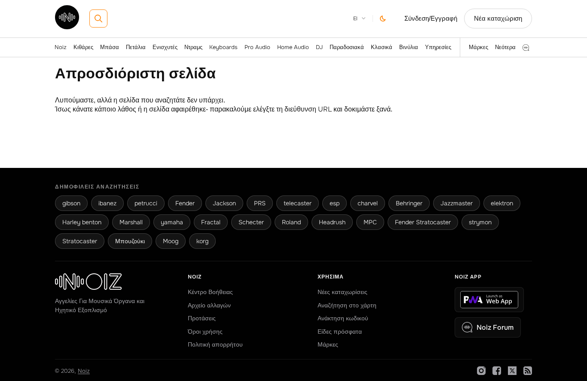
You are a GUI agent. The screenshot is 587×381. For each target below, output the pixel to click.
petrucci (146, 203)
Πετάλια (136, 47)
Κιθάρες (83, 47)
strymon (480, 222)
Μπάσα (109, 47)
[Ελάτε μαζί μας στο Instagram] (481, 370)
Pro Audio (257, 47)
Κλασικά (381, 47)
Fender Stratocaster (423, 222)
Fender (185, 203)
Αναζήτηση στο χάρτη (347, 305)
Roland (291, 222)
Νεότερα (505, 47)
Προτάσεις (202, 318)
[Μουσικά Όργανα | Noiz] (67, 26)
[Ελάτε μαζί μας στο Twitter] (512, 370)
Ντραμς (193, 47)
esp (334, 203)
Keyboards (223, 47)
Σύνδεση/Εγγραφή (430, 18)
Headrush (332, 222)
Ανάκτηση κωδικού (343, 318)
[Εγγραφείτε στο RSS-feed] (527, 370)
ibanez (107, 203)
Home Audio (293, 47)
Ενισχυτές (165, 47)
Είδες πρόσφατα (340, 331)
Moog (170, 241)
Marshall (131, 222)
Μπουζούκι (130, 241)
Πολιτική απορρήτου (215, 344)
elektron (502, 203)
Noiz (61, 47)
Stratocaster (79, 241)
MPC (370, 222)
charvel (368, 203)
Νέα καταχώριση (498, 18)
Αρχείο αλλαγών (209, 305)
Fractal (210, 222)
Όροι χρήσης (205, 331)
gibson (71, 203)
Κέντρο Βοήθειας (210, 292)
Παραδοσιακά (347, 47)
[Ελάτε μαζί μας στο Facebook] (496, 370)
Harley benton (81, 222)
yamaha (172, 222)
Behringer (409, 203)
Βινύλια (408, 47)
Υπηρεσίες (438, 47)
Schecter (251, 222)
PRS (260, 203)
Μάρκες (478, 47)
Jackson (224, 203)
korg (202, 241)
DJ (319, 47)
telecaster (298, 203)
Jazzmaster (456, 203)
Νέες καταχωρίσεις (342, 292)
